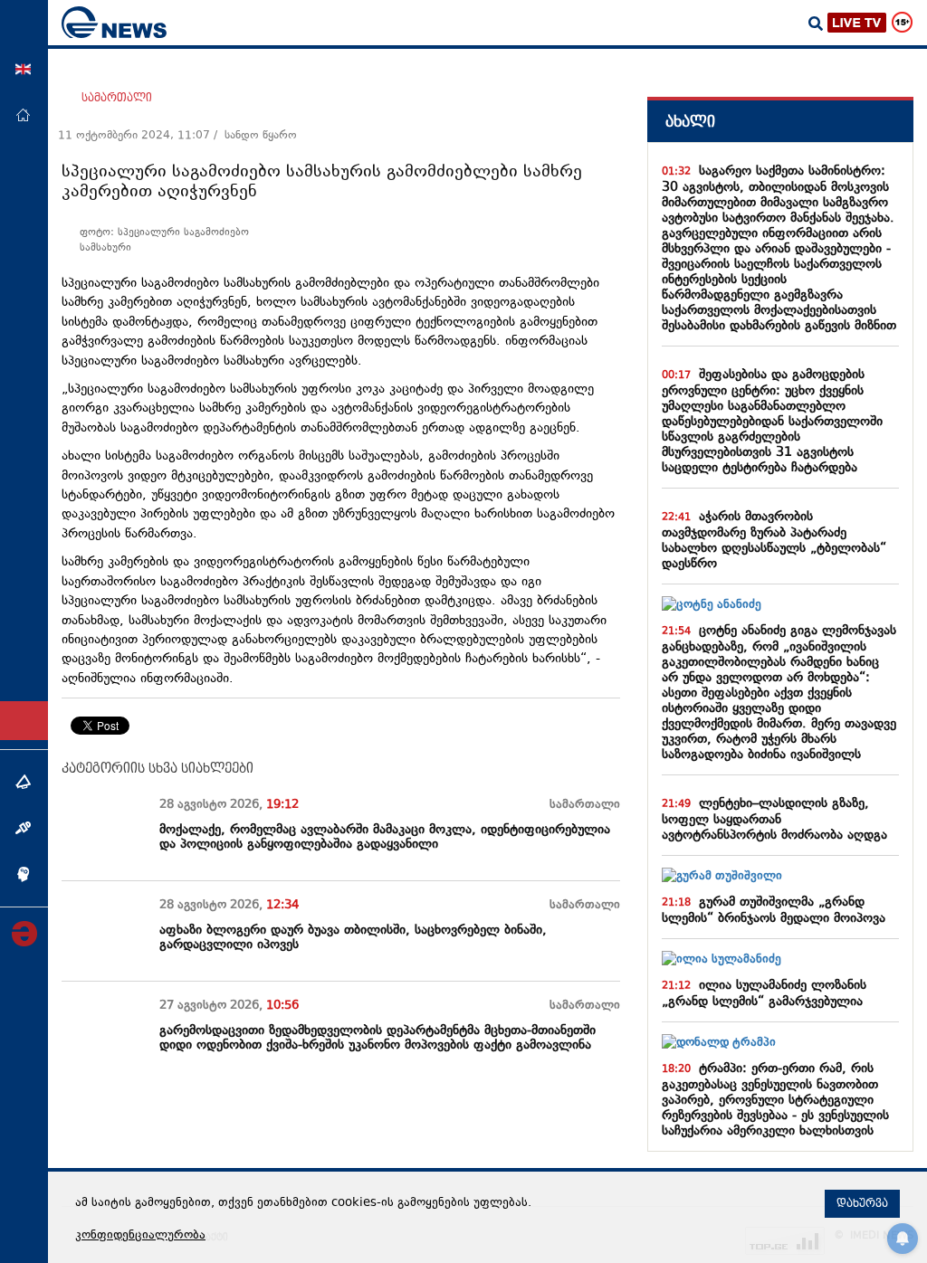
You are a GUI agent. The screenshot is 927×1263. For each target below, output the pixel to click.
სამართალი (116, 97)
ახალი (690, 121)
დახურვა (862, 1203)
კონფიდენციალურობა (140, 1236)
